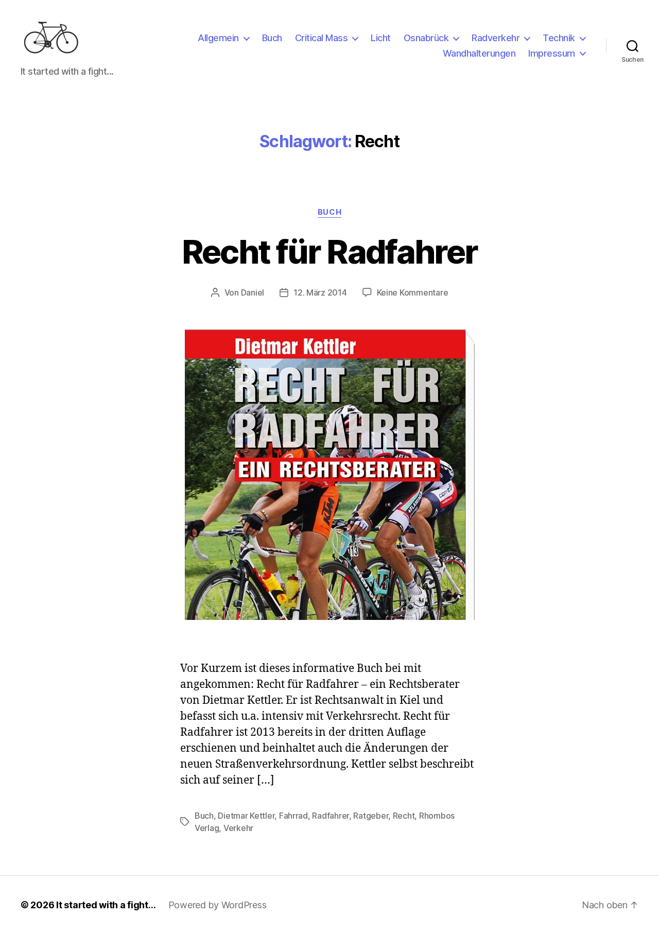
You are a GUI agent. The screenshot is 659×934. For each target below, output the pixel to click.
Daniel (252, 292)
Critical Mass (321, 37)
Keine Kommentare (412, 292)
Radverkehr (495, 37)
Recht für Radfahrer (329, 251)
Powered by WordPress (217, 905)
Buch (272, 37)
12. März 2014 (320, 292)
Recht (404, 815)
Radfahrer (330, 815)
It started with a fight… (106, 905)
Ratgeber (370, 815)
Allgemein (218, 37)
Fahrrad (293, 815)
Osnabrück (426, 37)
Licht (381, 37)
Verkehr (238, 828)
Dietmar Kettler (246, 815)
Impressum (551, 53)
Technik (559, 37)
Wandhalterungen (479, 53)
